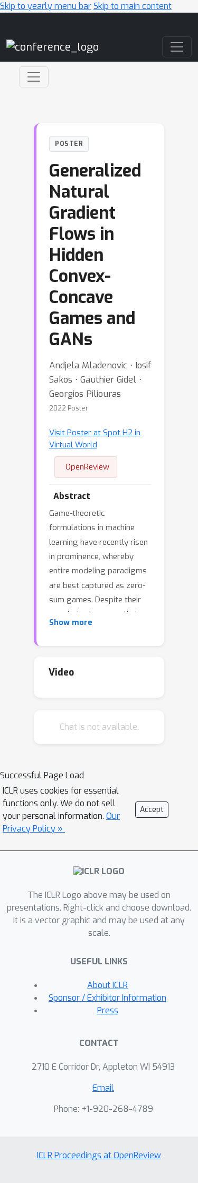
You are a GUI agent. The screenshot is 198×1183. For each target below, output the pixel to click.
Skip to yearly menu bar (45, 6)
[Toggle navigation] (34, 76)
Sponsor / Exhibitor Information (107, 997)
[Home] (52, 46)
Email (103, 1087)
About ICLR (107, 985)
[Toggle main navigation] (177, 46)
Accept (152, 810)
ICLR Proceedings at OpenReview (99, 1155)
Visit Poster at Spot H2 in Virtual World (94, 438)
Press (107, 1010)
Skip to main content (132, 6)
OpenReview (87, 467)
